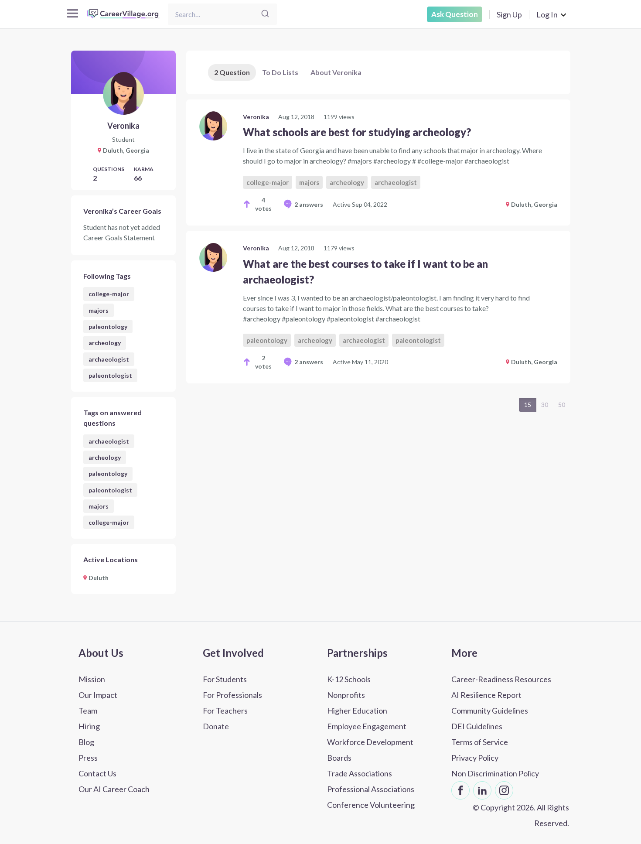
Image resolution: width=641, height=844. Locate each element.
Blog (86, 742)
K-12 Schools (349, 679)
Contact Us (97, 773)
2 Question (232, 72)
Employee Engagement (366, 726)
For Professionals (232, 695)
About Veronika (335, 72)
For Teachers (225, 710)
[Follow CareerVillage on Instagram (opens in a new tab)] (504, 790)
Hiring (89, 726)
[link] (378, 162)
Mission (91, 679)
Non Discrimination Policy (495, 773)
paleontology (108, 326)
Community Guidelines (489, 710)
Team (87, 710)
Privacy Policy (474, 757)
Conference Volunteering (371, 805)
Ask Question (454, 14)
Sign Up (509, 14)
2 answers (308, 204)
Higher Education (357, 710)
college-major (109, 293)
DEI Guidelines (476, 726)
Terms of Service (479, 742)
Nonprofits (346, 695)
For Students (225, 679)
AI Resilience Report (486, 695)
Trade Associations (359, 773)
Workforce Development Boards (370, 749)
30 (544, 404)
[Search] (265, 14)
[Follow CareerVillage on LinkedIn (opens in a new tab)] (482, 790)
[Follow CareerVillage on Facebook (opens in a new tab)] (460, 790)
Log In (547, 14)
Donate (216, 726)
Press (88, 757)
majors (99, 310)
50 (561, 404)
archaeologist (109, 359)
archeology (105, 342)
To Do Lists (280, 72)
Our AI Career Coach (114, 789)
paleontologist (110, 375)
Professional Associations (370, 789)
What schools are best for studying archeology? (357, 132)
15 (527, 404)
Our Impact (97, 695)
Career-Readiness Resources (501, 679)
